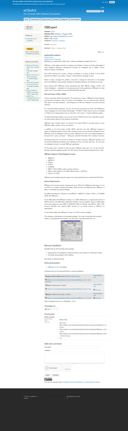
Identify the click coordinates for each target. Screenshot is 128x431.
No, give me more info (59, 4)
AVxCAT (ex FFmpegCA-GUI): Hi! (33, 97)
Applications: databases (58, 41)
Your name (47, 347)
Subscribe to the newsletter (31, 39)
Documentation (75, 19)
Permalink (46, 322)
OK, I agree (105, 2)
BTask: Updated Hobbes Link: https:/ (33, 91)
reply (60, 338)
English (30, 27)
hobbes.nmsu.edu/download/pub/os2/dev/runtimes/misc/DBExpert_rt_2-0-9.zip (69, 298)
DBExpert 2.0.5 (53, 267)
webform (33, 396)
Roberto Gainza (48, 57)
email (26, 398)
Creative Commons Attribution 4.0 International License (81, 382)
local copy (98, 290)
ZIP (58, 253)
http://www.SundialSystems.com (61, 36)
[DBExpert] (72, 241)
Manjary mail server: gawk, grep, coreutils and (33, 67)
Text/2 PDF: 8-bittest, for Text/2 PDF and (33, 83)
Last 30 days (35, 19)
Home (26, 19)
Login (102, 7)
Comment (47, 350)
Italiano (30, 29)
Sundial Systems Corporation (52, 59)
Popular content (46, 19)
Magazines (64, 19)
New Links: (63, 319)
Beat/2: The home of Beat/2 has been (33, 76)
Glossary (56, 19)
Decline (112, 2)
